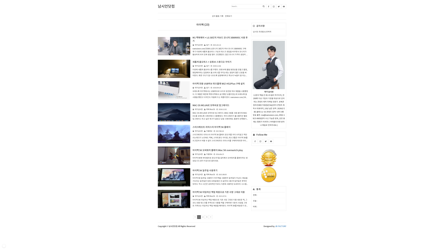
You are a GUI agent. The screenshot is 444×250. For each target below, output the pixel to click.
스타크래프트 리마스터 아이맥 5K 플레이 (211, 127)
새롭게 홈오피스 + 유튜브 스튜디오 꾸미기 (212, 62)
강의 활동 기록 (217, 16)
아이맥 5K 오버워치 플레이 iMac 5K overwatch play (218, 150)
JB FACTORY (280, 226)
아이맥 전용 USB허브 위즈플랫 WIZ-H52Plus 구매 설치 (219, 84)
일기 (207, 45)
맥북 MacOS (210, 109)
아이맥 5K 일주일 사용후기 (205, 170)
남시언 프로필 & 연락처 (262, 32)
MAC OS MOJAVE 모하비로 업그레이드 (211, 105)
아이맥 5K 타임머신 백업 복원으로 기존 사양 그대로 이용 (219, 192)
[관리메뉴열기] (4, 246)
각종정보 (209, 131)
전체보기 (228, 16)
